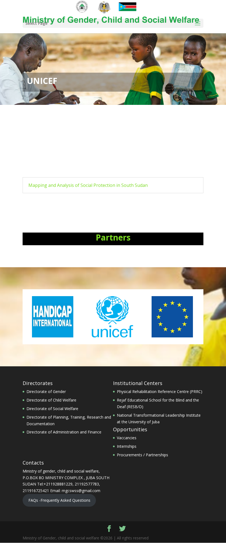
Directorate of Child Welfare (51, 400)
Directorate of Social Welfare (52, 408)
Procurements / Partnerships (142, 454)
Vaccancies (126, 437)
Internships (126, 446)
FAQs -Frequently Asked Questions (59, 500)
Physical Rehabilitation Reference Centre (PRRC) (159, 391)
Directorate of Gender (46, 391)
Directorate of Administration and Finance (63, 432)
